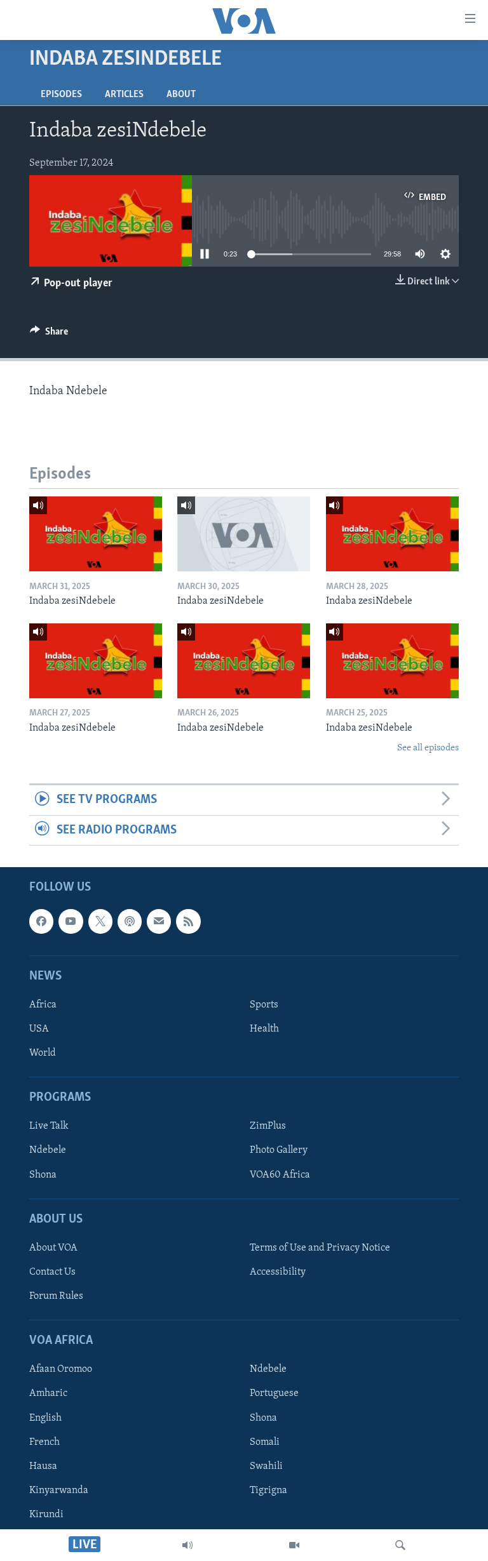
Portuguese (274, 1394)
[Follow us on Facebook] (41, 922)
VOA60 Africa (280, 1175)
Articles (124, 95)
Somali (265, 1442)
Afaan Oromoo (60, 1370)
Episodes (61, 95)
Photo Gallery (279, 1151)
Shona (43, 1175)
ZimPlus (268, 1127)
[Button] (49, 334)
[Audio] (187, 1545)
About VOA (53, 1248)
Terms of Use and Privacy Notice (320, 1248)
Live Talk (49, 1127)
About (181, 95)
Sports (264, 1005)
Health (264, 1029)
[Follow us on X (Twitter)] (100, 922)
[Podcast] (130, 922)
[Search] (400, 1545)
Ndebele (47, 1151)
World (42, 1053)
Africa (43, 1005)
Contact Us (52, 1272)
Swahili (266, 1466)
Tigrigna (268, 1490)
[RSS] (188, 922)
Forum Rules (56, 1296)
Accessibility (278, 1272)
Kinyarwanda (58, 1490)
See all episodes (428, 748)
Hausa (43, 1466)
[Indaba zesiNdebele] (95, 533)
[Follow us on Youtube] (70, 922)
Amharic (48, 1394)
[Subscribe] (159, 922)
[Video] (294, 1545)
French (44, 1442)
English (45, 1418)
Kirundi (46, 1515)
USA (39, 1029)
